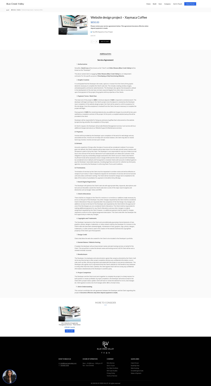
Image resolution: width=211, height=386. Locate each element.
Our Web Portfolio (112, 368)
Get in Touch (111, 366)
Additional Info (105, 54)
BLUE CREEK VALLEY (102, 383)
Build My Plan (135, 366)
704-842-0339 (64, 365)
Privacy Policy (111, 373)
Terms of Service (112, 376)
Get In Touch (177, 4)
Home (148, 4)
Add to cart (105, 41)
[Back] (8, 10)
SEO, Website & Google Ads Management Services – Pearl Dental (69, 323)
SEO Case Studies (112, 371)
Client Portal (190, 4)
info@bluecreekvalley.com (68, 363)
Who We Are (110, 363)
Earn (160, 4)
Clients (18, 10)
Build (154, 4)
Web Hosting (135, 368)
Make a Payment (136, 373)
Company (167, 4)
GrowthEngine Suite (137, 371)
